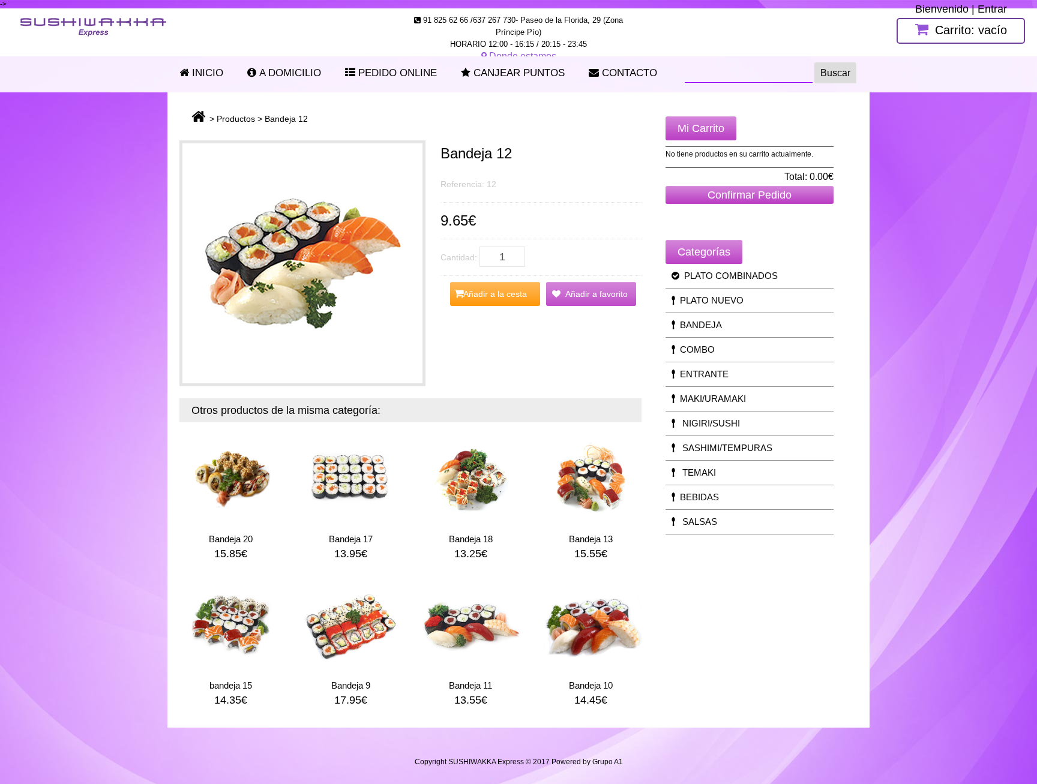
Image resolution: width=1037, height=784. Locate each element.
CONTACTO (628, 73)
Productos (236, 119)
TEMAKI (695, 472)
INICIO (206, 73)
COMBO (695, 349)
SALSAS (696, 521)
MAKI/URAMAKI (710, 398)
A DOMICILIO (288, 73)
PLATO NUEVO (709, 300)
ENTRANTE (702, 374)
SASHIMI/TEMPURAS (723, 448)
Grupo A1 (607, 762)
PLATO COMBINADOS (728, 276)
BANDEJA (698, 325)
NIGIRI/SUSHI (707, 423)
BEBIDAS (697, 497)
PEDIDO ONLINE (396, 73)
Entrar (992, 9)
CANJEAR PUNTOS (517, 73)
